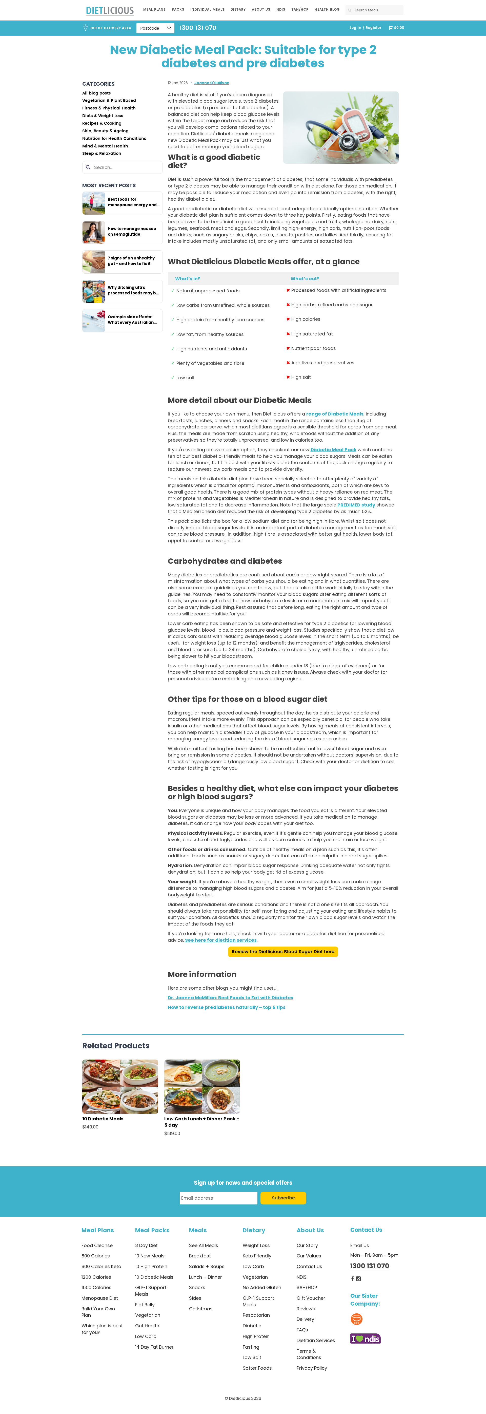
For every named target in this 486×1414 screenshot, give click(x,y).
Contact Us (366, 1230)
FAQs (302, 1330)
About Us (310, 1230)
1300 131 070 (197, 28)
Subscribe (283, 1198)
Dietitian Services (316, 1340)
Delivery (305, 1319)
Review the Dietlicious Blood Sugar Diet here (283, 951)
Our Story (307, 1245)
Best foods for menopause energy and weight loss (132, 202)
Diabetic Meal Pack (333, 449)
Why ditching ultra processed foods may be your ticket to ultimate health (133, 290)
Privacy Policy (312, 1368)
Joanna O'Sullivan (211, 82)
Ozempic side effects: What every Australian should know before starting (131, 319)
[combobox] (374, 10)
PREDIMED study (356, 505)
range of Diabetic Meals (334, 414)
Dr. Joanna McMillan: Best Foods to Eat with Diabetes (230, 997)
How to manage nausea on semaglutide (132, 231)
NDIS (302, 1277)
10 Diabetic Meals (103, 1119)
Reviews (306, 1309)
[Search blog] (88, 167)
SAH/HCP (307, 1287)
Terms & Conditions (309, 1354)
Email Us (359, 1245)
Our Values (309, 1256)
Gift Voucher (311, 1298)
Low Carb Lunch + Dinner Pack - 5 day (201, 1122)
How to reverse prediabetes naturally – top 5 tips (227, 1007)
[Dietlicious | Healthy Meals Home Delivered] (110, 11)
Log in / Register (365, 28)
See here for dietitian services (221, 940)
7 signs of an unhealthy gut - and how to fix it (131, 260)
